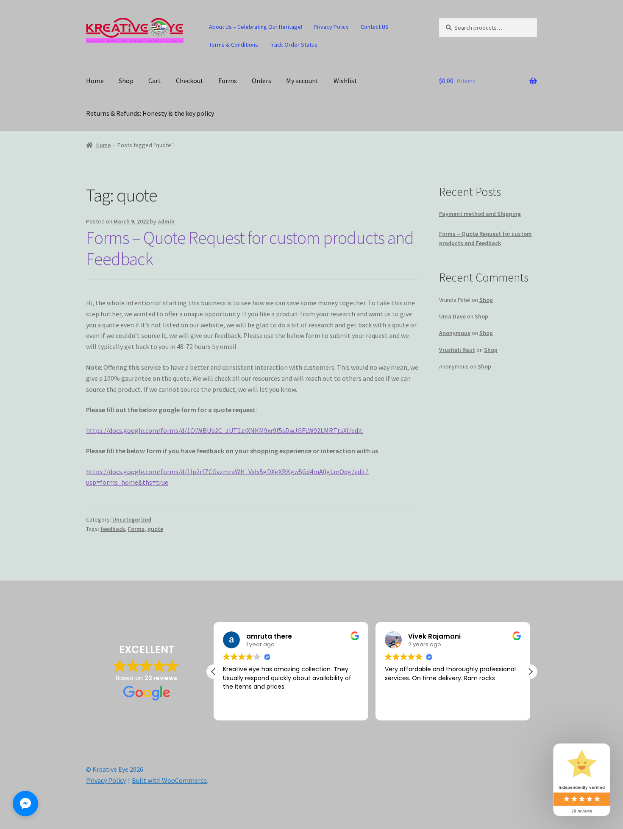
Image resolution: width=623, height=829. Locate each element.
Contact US (375, 27)
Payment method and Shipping (480, 214)
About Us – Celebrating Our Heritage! (255, 27)
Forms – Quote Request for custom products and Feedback (250, 248)
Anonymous (454, 333)
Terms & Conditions (233, 44)
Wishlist (345, 80)
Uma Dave (452, 316)
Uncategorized (131, 519)
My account (302, 80)
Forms (227, 80)
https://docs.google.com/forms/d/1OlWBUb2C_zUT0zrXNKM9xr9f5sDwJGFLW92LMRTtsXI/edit (224, 430)
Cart (154, 80)
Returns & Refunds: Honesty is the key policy (150, 113)
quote (155, 529)
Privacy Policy (331, 27)
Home (95, 80)
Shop (126, 80)
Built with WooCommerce (169, 780)
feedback (112, 529)
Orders (261, 80)
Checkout (189, 80)
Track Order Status (293, 44)
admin (166, 221)
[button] (530, 671)
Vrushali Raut (457, 350)
